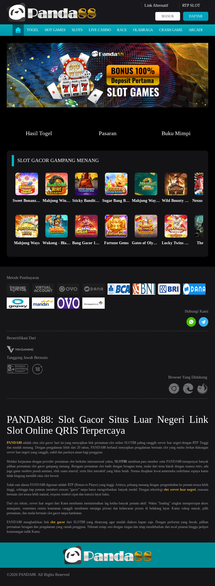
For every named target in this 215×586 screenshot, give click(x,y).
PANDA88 (14, 443)
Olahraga (143, 30)
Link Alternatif (156, 5)
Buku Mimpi (176, 133)
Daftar (195, 16)
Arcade (196, 30)
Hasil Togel (39, 133)
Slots (77, 30)
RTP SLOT (191, 5)
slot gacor (57, 522)
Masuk (168, 16)
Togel (33, 30)
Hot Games (55, 30)
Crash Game (171, 30)
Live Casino (100, 30)
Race (122, 30)
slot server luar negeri (180, 490)
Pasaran (107, 133)
